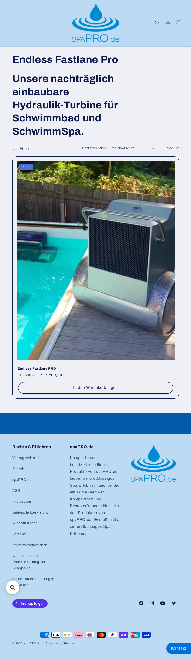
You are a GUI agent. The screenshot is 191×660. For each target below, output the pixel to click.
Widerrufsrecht (24, 523)
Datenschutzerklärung (30, 512)
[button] (10, 22)
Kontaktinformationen (30, 545)
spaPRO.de (22, 480)
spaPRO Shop (34, 643)
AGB (16, 491)
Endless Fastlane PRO (36, 368)
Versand (19, 534)
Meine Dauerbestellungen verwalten (33, 582)
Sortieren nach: (94, 148)
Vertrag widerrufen (27, 458)
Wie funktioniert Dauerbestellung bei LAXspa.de (28, 562)
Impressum (21, 501)
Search (18, 469)
